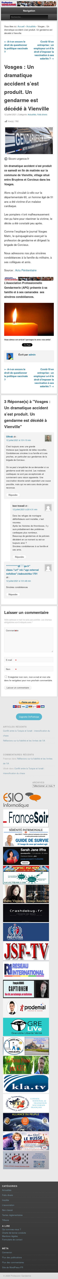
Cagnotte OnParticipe (29, 716)
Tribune (5, 1220)
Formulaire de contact (12, 1239)
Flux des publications (12, 1257)
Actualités (31, 26)
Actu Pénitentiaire (25, 270)
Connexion (7, 1252)
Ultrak (9, 436)
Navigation (29, 10)
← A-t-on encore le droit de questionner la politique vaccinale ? (16, 46)
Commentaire (11, 630)
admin (32, 354)
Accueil (21, 26)
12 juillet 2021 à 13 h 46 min (18, 580)
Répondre (13, 495)
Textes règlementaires (12, 1215)
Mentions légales (10, 1236)
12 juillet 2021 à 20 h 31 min (25, 509)
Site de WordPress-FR (12, 1267)
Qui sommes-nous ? (11, 1229)
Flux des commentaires (13, 1262)
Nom (11, 669)
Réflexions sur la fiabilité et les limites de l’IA (24, 740)
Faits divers (42, 114)
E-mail (11, 660)
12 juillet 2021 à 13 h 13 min (18, 440)
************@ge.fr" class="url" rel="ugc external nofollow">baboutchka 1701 (22, 570)
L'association (8, 1205)
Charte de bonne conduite (14, 1232)
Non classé (7, 1210)
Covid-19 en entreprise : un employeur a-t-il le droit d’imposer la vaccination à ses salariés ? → (44, 50)
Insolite (5, 1200)
